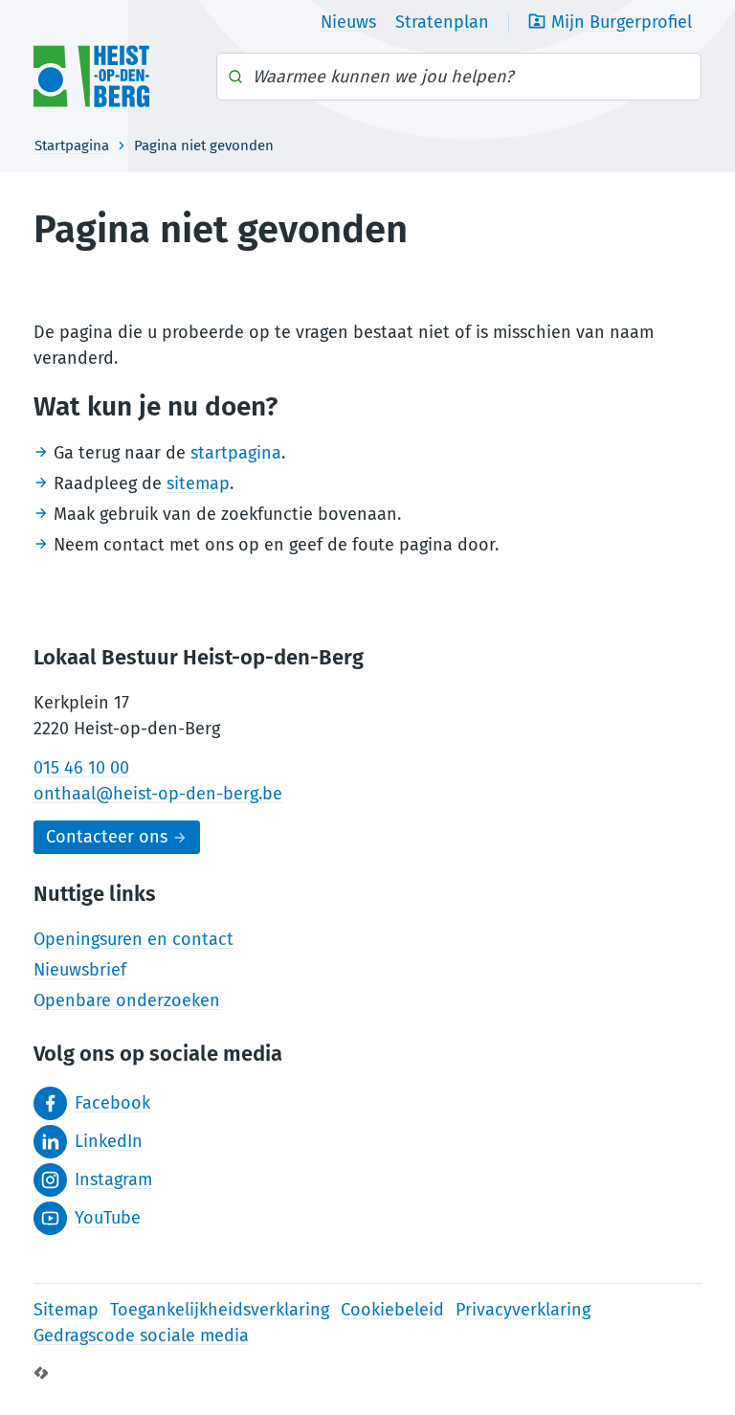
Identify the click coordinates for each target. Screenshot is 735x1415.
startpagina (235, 452)
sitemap (198, 483)
